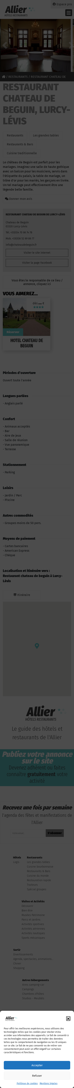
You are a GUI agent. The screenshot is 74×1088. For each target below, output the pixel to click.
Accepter (37, 1065)
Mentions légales (48, 1083)
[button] (68, 1018)
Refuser (37, 1075)
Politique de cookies (27, 1083)
